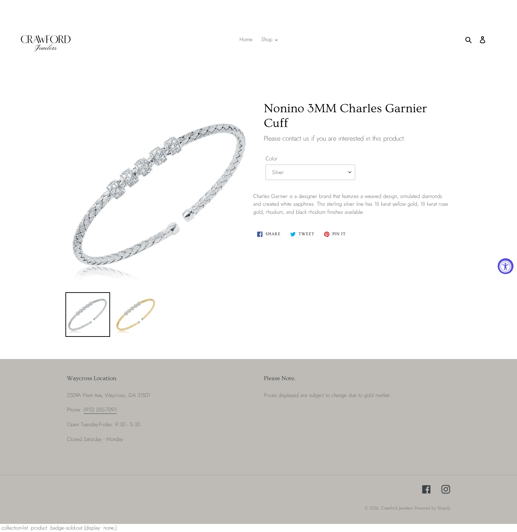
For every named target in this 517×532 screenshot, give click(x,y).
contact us (295, 138)
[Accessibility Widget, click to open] (505, 266)
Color (271, 158)
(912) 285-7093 (100, 410)
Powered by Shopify (432, 508)
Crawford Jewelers (397, 508)
